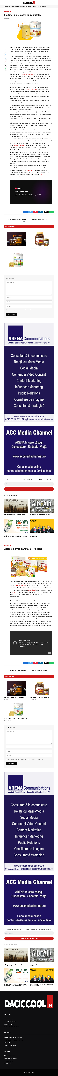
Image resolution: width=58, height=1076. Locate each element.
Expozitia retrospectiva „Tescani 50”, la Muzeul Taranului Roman (15, 515)
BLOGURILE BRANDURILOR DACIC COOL (13, 1037)
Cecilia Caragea (7, 1063)
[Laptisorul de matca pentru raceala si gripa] (16, 260)
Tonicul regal (22, 177)
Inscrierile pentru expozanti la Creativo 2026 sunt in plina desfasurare (41, 535)
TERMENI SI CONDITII (9, 1024)
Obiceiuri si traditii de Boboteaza (40, 670)
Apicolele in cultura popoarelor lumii (14, 248)
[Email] (5, 65)
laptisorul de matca (27, 74)
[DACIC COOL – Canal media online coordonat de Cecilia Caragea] (29, 2)
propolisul (15, 592)
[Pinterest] (5, 61)
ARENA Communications (9, 1055)
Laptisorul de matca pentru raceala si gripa (15, 269)
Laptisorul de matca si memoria (39, 219)
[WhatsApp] (5, 69)
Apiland (30, 170)
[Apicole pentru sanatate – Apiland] (29, 566)
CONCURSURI (7, 1042)
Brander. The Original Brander (10, 1058)
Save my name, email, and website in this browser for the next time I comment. (25, 310)
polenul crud (32, 590)
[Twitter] (5, 54)
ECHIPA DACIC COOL (8, 1019)
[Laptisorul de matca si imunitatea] (29, 32)
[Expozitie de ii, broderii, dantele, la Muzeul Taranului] (42, 506)
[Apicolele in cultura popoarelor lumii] (16, 239)
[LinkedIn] (5, 58)
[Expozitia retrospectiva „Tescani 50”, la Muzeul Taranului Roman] (16, 506)
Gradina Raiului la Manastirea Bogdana (17, 670)
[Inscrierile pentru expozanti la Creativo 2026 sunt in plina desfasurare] (42, 526)
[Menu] (6, 2)
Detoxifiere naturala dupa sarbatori (39, 248)
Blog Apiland (7, 11)
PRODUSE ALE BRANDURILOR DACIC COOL (13, 1040)
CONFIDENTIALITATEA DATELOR (11, 1027)
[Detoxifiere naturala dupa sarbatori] (42, 239)
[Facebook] (5, 50)
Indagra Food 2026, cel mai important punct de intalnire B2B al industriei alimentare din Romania (15, 535)
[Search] (52, 2)
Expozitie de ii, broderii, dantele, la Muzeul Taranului (40, 515)
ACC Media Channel (8, 1061)
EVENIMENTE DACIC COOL (10, 1045)
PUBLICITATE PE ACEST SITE (10, 1021)
